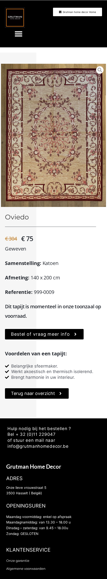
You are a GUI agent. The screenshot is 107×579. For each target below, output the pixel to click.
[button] (18, 34)
